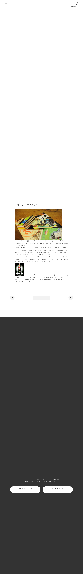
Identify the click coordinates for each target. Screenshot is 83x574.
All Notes (41, 298)
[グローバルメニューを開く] (5, 3)
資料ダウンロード (57, 489)
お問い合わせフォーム (25, 489)
